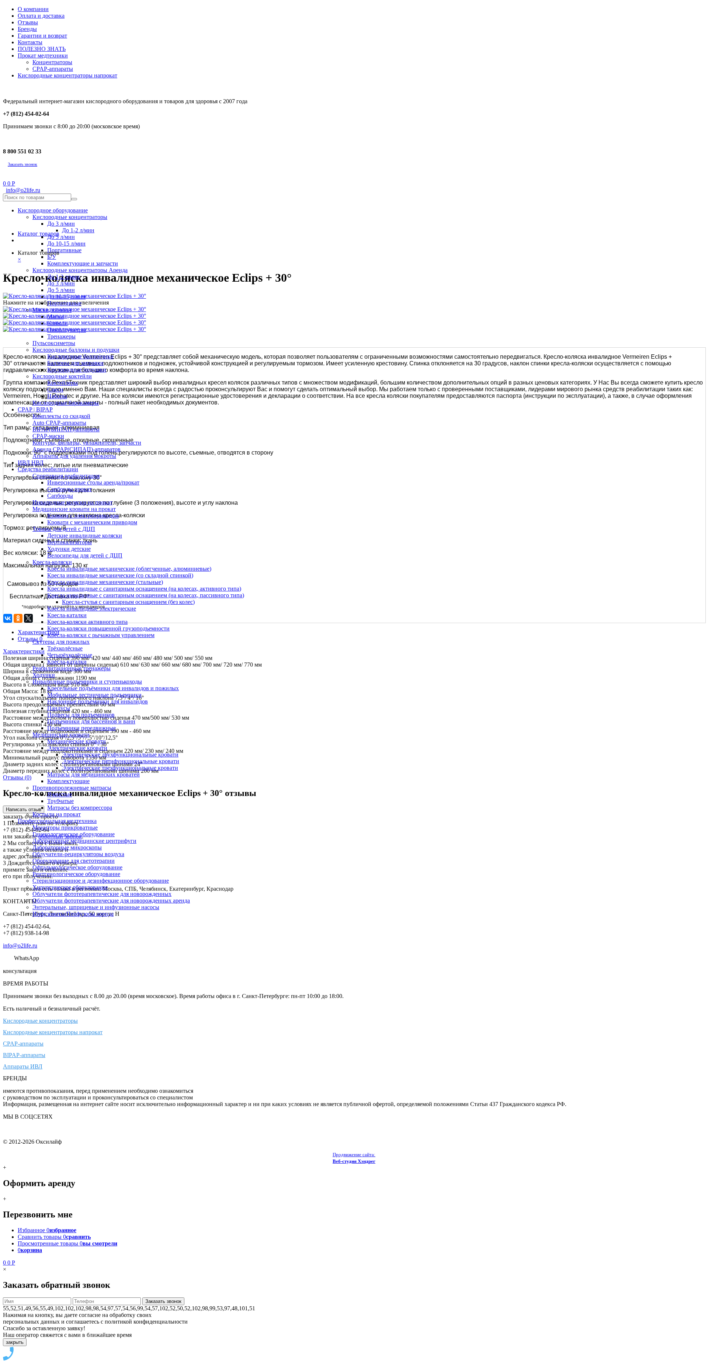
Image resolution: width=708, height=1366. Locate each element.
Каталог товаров (38, 233)
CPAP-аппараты (23, 1043)
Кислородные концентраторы (40, 1021)
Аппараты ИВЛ (22, 1066)
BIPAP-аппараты (24, 1055)
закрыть (15, 1342)
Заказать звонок (22, 164)
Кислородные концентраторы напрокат (53, 1032)
